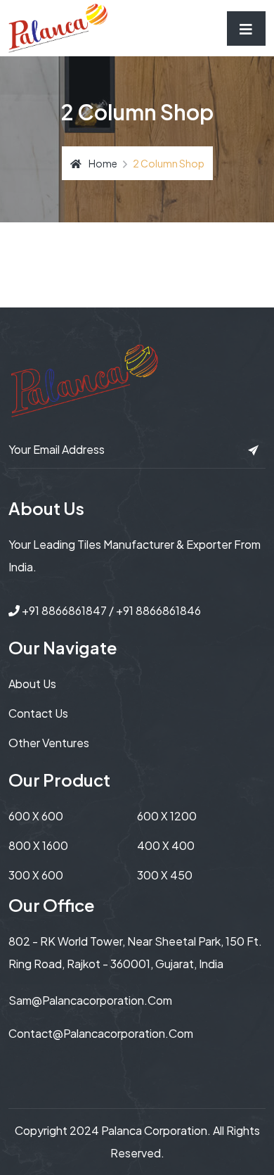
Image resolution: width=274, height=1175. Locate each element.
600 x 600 (35, 815)
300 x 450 (165, 875)
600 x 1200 (167, 815)
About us (32, 683)
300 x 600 (35, 875)
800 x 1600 (38, 845)
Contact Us (38, 713)
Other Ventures (48, 742)
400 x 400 (166, 845)
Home (103, 163)
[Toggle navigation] (246, 28)
